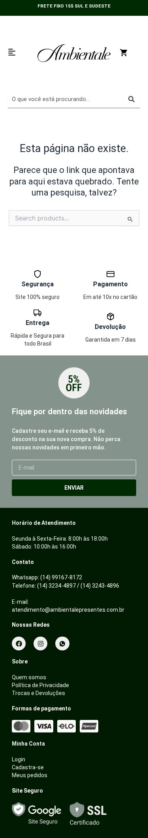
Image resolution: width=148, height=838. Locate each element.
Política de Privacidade (40, 685)
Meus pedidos (29, 775)
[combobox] (65, 99)
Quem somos (29, 677)
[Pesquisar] (131, 99)
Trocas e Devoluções (38, 693)
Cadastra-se (28, 767)
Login (18, 759)
